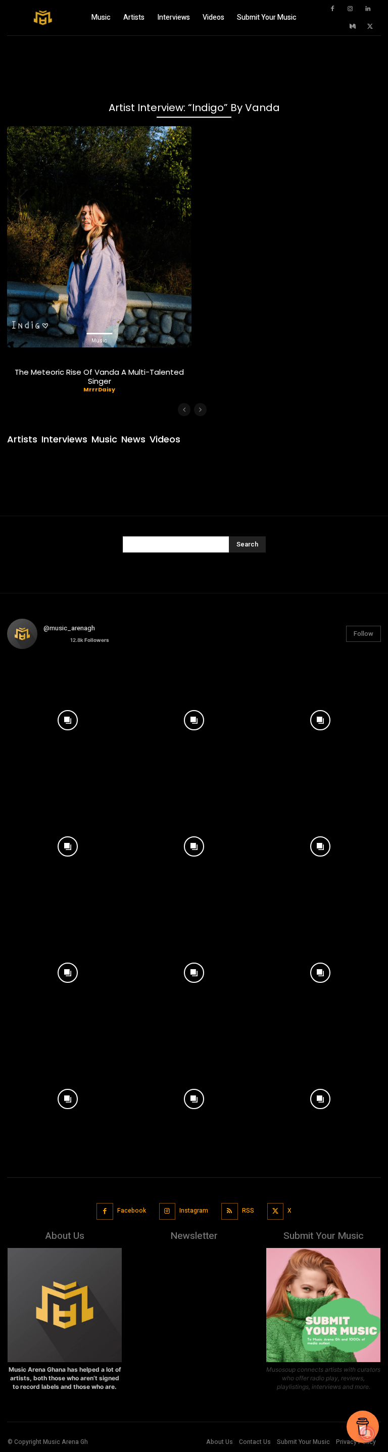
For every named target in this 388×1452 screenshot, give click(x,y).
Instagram (193, 1210)
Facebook (131, 1210)
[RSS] (229, 1211)
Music (99, 340)
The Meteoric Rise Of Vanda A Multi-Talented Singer (99, 376)
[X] (370, 26)
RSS (248, 1210)
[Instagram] (350, 9)
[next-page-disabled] (200, 409)
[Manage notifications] (367, 1434)
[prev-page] (184, 409)
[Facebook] (332, 9)
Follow (363, 633)
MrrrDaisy (99, 389)
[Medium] (352, 26)
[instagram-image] (67, 717)
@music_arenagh (69, 628)
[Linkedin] (367, 9)
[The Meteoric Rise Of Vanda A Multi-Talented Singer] (99, 236)
